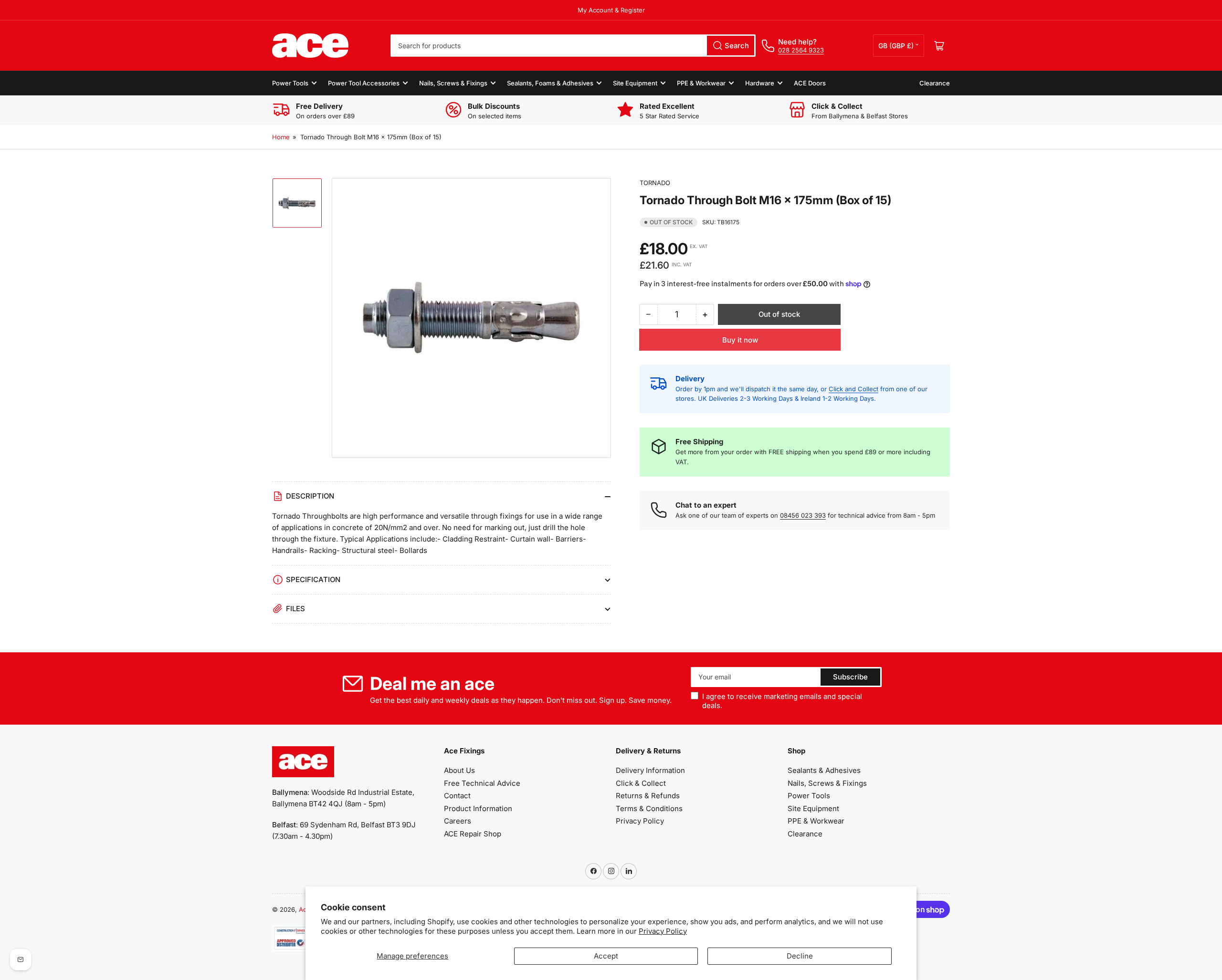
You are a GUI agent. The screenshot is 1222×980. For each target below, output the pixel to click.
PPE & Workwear (701, 83)
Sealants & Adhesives (824, 770)
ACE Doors (810, 83)
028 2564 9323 (801, 50)
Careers (457, 820)
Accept (606, 955)
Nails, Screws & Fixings (453, 83)
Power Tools (290, 83)
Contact (457, 795)
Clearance (934, 83)
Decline (800, 955)
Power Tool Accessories (364, 83)
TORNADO (655, 183)
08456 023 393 (803, 515)
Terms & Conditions (649, 808)
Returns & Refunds (648, 795)
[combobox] (573, 45)
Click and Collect (853, 389)
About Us (459, 770)
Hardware (759, 83)
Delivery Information (650, 770)
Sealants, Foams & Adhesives (550, 83)
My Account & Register (611, 10)
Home (281, 137)
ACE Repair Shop (472, 833)
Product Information (478, 808)
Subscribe (850, 676)
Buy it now (740, 339)
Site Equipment (635, 83)
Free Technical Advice (482, 783)
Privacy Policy (663, 931)
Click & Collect (641, 783)
